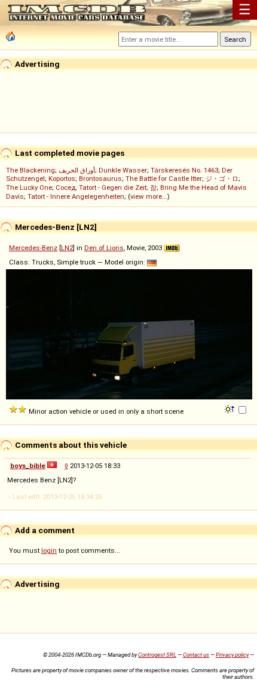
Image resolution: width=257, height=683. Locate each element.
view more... (148, 196)
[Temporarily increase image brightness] (230, 408)
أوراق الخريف (77, 170)
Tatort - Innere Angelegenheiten (75, 196)
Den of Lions (104, 248)
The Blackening (30, 170)
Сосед (65, 187)
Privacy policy (232, 654)
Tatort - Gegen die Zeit (112, 187)
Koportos (61, 178)
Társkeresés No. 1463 (184, 170)
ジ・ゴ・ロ (222, 178)
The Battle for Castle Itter (164, 178)
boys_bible (27, 466)
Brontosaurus (100, 178)
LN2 (67, 248)
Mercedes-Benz (33, 248)
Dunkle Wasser (123, 170)
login (49, 550)
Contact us (196, 654)
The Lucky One (29, 187)
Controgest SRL (157, 654)
